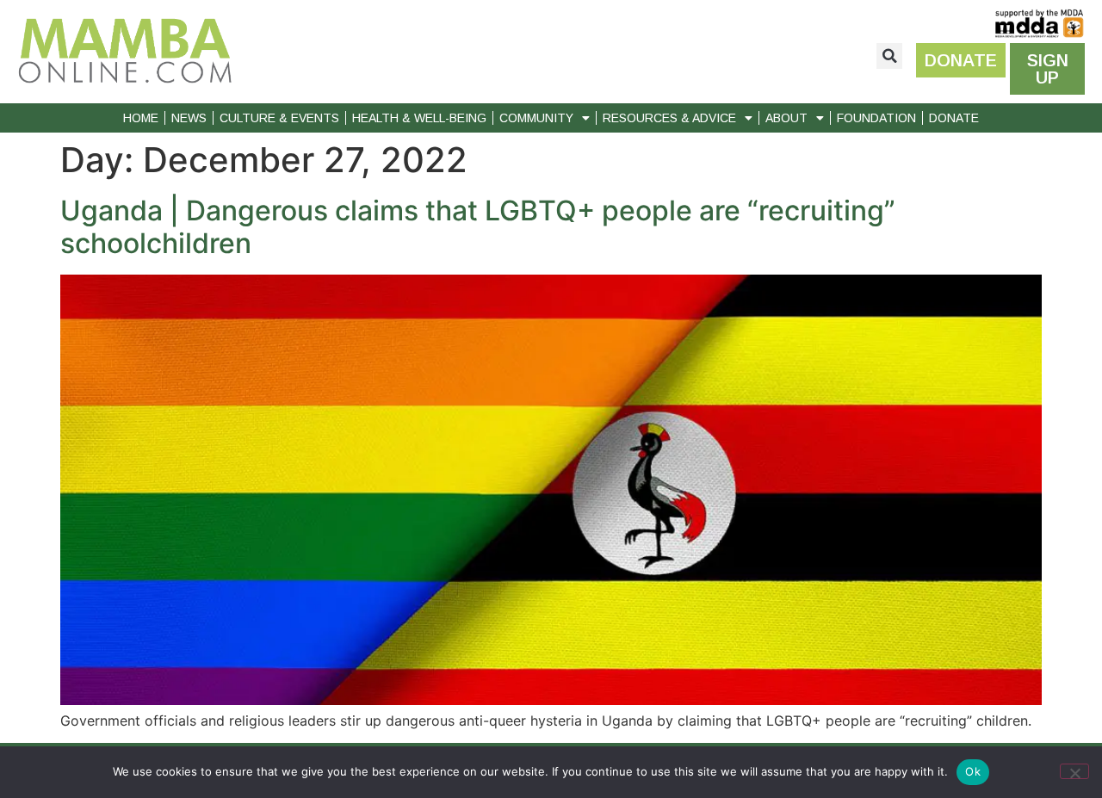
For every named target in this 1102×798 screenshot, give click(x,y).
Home (140, 118)
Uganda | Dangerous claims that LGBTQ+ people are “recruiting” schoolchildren (477, 227)
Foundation (876, 118)
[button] (889, 56)
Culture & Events (279, 118)
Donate (954, 118)
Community (536, 118)
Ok (973, 771)
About (786, 118)
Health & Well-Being (419, 118)
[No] (1074, 771)
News (189, 118)
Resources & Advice (669, 118)
